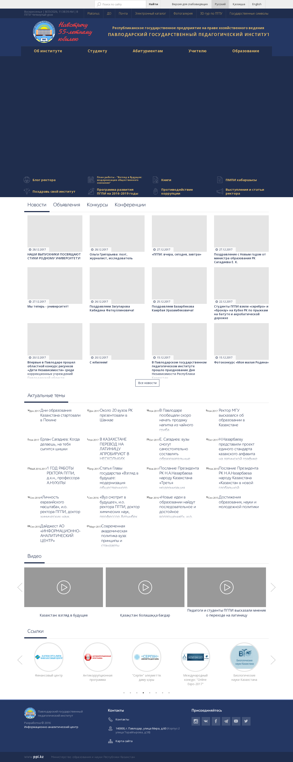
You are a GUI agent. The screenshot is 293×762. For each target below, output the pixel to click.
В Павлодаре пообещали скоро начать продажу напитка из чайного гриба (176, 420)
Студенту (97, 50)
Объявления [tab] (66, 205)
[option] (66, 593)
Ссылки (35, 631)
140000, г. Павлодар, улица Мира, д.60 (148, 730)
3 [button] (137, 693)
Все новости (147, 383)
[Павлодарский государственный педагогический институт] (63, 32)
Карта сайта (124, 741)
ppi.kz (34, 757)
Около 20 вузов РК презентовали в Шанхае (116, 415)
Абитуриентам (148, 50)
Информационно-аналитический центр (51, 727)
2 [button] (130, 693)
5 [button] (150, 693)
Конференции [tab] (130, 205)
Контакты (122, 719)
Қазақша (239, 4)
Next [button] (273, 587)
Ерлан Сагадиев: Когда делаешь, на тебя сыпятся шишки (60, 444)
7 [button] (162, 693)
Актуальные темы (46, 395)
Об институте (48, 50)
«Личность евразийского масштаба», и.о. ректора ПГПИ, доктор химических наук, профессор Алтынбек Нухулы (60, 512)
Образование (245, 50)
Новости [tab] (36, 205)
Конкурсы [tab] (97, 205)
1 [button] (124, 693)
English (256, 4)
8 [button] (169, 693)
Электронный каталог (150, 13)
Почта (123, 13)
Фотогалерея (183, 13)
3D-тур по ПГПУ (211, 13)
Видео (34, 556)
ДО (109, 13)
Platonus (94, 13)
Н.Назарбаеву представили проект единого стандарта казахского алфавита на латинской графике (238, 449)
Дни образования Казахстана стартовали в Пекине (60, 415)
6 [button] (156, 693)
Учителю (198, 50)
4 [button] (143, 693)
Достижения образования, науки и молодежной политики (239, 502)
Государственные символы (249, 13)
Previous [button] (19, 587)
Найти (153, 4)
